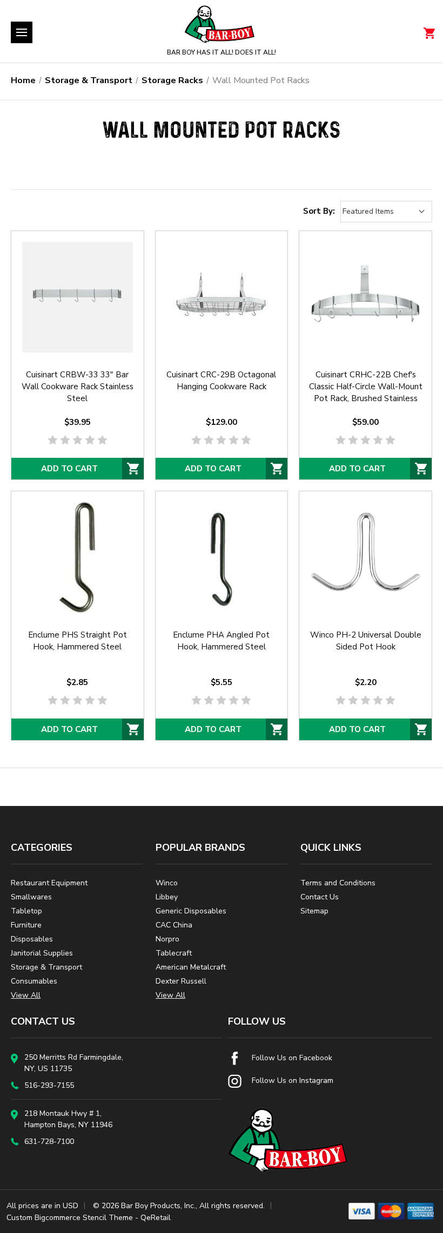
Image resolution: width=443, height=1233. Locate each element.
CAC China (174, 925)
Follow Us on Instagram (291, 1080)
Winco (167, 883)
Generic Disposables (191, 911)
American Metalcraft (191, 967)
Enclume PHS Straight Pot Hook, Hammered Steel (77, 640)
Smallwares (31, 897)
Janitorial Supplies (42, 953)
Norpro (167, 939)
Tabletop (26, 911)
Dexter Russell (181, 981)
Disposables (32, 939)
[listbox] (386, 211)
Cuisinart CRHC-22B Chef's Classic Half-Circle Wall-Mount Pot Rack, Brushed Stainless (365, 386)
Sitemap (314, 911)
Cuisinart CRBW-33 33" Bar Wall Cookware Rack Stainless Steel (77, 386)
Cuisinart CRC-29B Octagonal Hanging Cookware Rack (221, 380)
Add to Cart (69, 468)
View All (26, 995)
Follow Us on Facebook (291, 1058)
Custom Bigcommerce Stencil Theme (69, 1217)
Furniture (26, 925)
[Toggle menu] (21, 32)
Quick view (77, 283)
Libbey (167, 897)
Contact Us (319, 897)
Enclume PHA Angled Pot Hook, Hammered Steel (221, 640)
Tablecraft (174, 953)
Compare (74, 311)
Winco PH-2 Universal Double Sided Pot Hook (365, 640)
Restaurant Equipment (49, 883)
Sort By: (319, 211)
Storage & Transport (46, 967)
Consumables (34, 981)
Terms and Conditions (337, 883)
